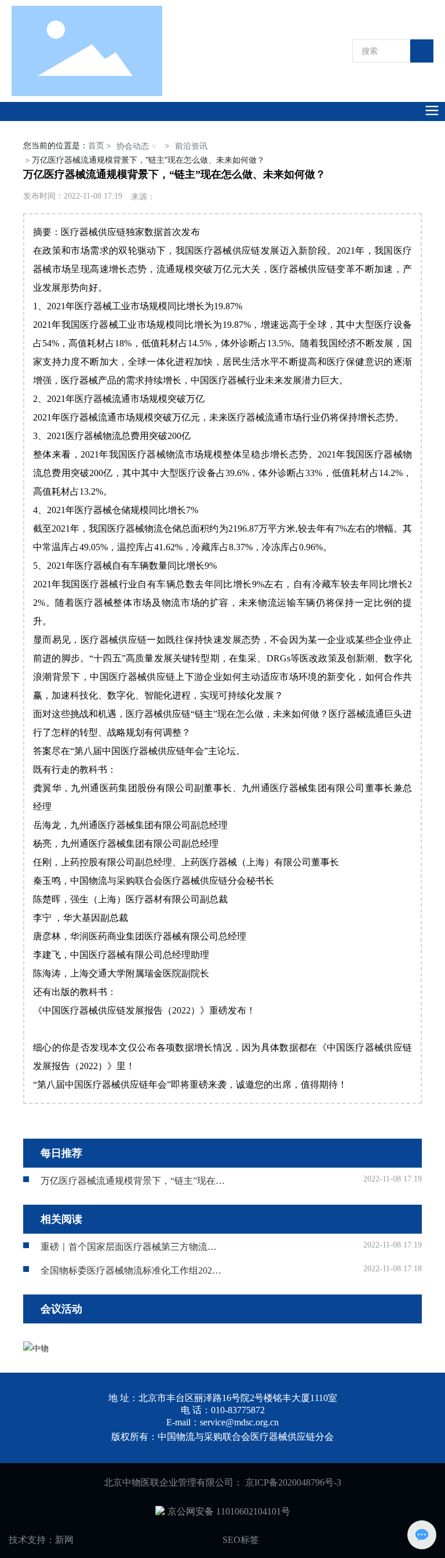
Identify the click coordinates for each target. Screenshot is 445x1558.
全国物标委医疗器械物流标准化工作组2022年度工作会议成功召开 (129, 1275)
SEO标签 (240, 1540)
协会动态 (132, 146)
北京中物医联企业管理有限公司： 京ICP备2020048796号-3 (222, 1482)
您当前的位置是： (63, 145)
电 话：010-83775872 (223, 1410)
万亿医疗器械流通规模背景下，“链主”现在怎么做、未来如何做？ (133, 1185)
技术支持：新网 (41, 1540)
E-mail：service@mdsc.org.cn (222, 1422)
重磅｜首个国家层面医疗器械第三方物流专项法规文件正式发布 (129, 1251)
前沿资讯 (191, 146)
